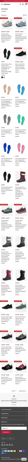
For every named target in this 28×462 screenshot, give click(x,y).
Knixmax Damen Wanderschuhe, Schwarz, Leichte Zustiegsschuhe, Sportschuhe (6, 379)
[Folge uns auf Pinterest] (10, 445)
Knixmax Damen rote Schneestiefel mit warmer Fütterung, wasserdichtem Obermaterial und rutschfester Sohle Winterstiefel (21, 192)
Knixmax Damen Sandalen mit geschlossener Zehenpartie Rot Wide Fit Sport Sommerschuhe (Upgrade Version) (21, 224)
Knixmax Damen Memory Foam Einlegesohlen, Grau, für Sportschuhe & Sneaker (6, 132)
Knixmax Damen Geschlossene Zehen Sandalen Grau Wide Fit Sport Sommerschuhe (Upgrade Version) (6, 37)
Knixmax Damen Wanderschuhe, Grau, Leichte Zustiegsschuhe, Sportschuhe (20, 349)
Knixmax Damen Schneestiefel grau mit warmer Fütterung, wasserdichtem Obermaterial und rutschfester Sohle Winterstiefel (6, 256)
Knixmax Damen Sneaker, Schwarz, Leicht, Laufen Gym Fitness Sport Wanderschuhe (7, 319)
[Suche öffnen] (20, 4)
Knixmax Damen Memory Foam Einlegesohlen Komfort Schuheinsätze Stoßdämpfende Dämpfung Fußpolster (6, 102)
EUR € (10, 438)
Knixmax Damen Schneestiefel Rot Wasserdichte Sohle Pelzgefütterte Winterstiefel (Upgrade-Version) (6, 289)
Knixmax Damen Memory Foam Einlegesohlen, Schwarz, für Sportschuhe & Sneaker (7, 189)
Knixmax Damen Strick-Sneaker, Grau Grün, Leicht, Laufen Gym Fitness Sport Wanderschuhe (20, 320)
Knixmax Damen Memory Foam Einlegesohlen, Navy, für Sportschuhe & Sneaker (6, 161)
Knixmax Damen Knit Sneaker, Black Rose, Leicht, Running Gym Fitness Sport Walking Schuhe (20, 67)
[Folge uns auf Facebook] (2, 445)
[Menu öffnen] (2, 4)
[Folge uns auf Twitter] (5, 445)
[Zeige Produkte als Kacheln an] (24, 15)
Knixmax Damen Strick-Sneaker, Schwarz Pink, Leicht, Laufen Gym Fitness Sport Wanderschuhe (6, 350)
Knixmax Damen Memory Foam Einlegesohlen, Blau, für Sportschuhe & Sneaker (20, 102)
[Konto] (23, 4)
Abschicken (6, 432)
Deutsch (3, 438)
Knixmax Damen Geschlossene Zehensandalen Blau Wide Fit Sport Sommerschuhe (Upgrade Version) (21, 37)
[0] (25, 4)
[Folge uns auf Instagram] (7, 445)
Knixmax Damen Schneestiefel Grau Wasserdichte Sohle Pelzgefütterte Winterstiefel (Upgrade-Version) (20, 255)
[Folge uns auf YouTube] (12, 445)
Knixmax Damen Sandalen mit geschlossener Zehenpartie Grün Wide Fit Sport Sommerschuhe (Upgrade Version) (6, 224)
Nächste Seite (22, 391)
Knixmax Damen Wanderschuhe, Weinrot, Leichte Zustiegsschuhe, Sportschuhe (20, 379)
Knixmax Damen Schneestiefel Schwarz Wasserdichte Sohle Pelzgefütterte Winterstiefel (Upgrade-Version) (20, 289)
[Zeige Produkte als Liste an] (26, 15)
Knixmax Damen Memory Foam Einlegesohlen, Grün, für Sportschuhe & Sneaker (20, 132)
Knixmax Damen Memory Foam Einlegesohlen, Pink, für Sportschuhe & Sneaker (20, 161)
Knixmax (3, 41)
